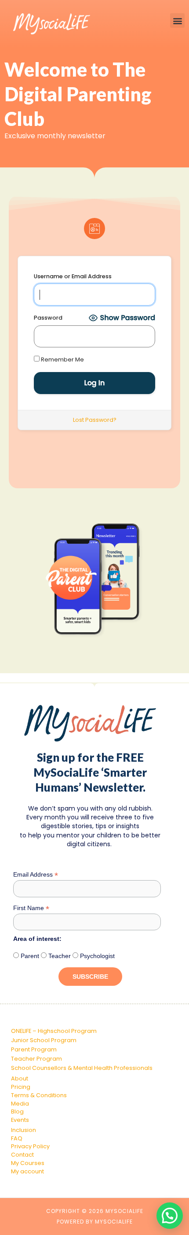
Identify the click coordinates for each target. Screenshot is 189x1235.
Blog (17, 1111)
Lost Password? (94, 420)
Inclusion (23, 1130)
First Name (31, 908)
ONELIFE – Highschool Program (54, 1031)
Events (20, 1120)
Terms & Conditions (39, 1095)
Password (48, 317)
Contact (22, 1154)
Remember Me (62, 359)
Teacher (59, 955)
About (19, 1078)
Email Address (35, 874)
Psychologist (96, 955)
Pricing (20, 1087)
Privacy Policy (30, 1146)
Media (20, 1103)
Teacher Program (36, 1058)
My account (27, 1171)
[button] (177, 20)
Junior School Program (43, 1040)
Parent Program (34, 1049)
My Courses (27, 1163)
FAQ (16, 1138)
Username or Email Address (73, 276)
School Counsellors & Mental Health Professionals (82, 1068)
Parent (29, 955)
